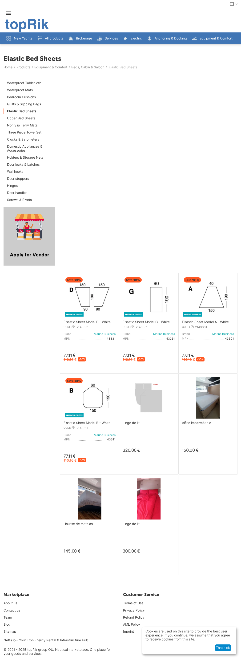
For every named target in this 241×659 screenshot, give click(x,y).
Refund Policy (133, 617)
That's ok (223, 648)
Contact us (12, 610)
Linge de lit (131, 423)
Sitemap (10, 631)
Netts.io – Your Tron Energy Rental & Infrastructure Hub (46, 640)
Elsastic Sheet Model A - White (205, 322)
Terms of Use (133, 603)
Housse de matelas (78, 524)
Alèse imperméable (196, 423)
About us (10, 603)
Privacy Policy (134, 610)
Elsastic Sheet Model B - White (87, 423)
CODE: (68, 327)
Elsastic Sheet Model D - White (87, 322)
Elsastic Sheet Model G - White (146, 322)
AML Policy (131, 624)
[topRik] (27, 25)
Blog (7, 624)
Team (8, 617)
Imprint (128, 631)
